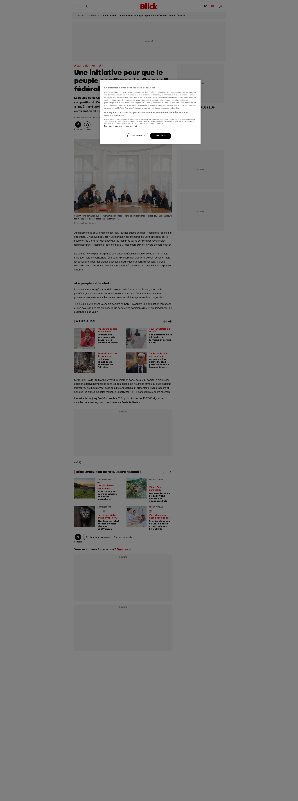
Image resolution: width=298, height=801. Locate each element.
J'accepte (160, 136)
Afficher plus (137, 136)
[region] (150, 112)
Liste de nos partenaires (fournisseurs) (120, 126)
